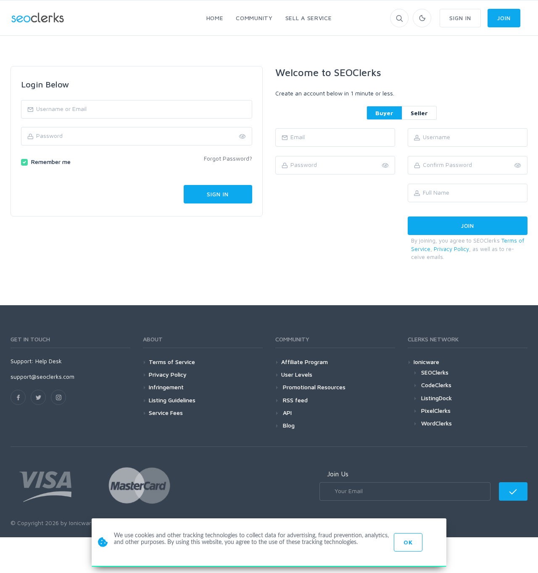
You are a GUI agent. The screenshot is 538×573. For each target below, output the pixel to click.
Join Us (337, 474)
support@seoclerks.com (42, 376)
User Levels (296, 374)
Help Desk (48, 360)
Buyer (384, 112)
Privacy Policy (451, 249)
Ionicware (426, 361)
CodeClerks (436, 384)
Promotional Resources (313, 387)
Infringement (166, 387)
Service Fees (166, 412)
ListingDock (436, 397)
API (286, 412)
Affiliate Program (304, 361)
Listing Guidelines (172, 400)
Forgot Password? (228, 158)
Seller (419, 112)
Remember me (51, 161)
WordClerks (436, 423)
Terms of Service (172, 361)
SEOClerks (434, 372)
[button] (517, 166)
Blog (288, 425)
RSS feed (294, 400)
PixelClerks (436, 410)
